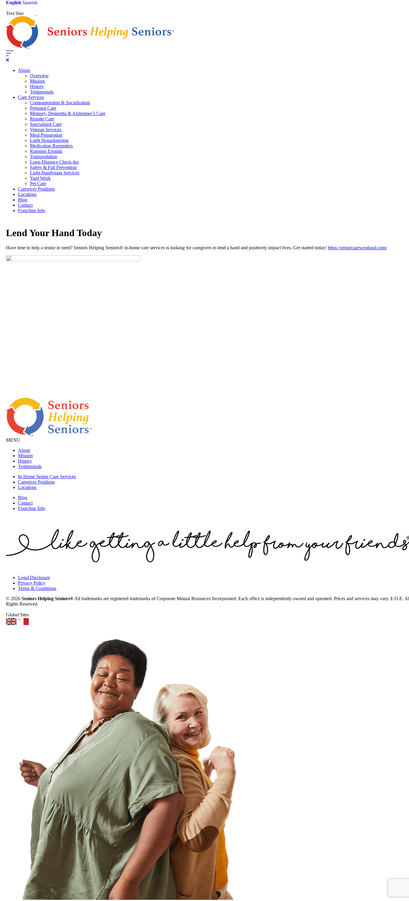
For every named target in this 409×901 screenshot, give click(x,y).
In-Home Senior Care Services (47, 476)
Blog (22, 199)
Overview (39, 75)
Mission (37, 81)
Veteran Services (45, 129)
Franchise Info (31, 210)
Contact (25, 205)
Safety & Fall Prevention (53, 167)
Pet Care (38, 183)
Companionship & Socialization (60, 102)
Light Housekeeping (49, 140)
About (24, 70)
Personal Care (43, 108)
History (37, 86)
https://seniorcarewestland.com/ (357, 247)
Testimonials (42, 91)
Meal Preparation (46, 135)
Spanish (29, 2)
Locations (27, 194)
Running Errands (46, 151)
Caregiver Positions (36, 188)
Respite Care (42, 118)
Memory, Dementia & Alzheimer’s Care (67, 113)
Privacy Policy (32, 582)
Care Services (31, 97)
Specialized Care (46, 124)
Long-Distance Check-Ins (54, 161)
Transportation (43, 156)
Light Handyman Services (54, 172)
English (13, 2)
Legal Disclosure (34, 577)
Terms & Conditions (37, 588)
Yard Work (40, 178)
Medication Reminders (51, 145)
